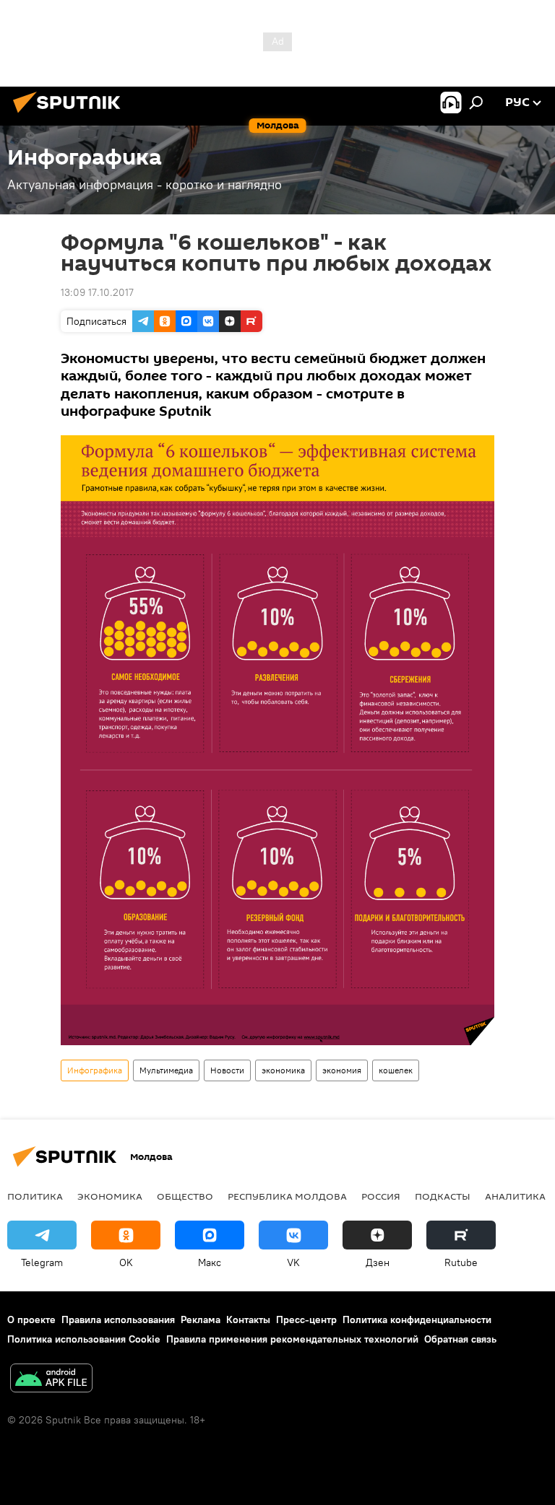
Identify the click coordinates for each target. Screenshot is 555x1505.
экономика (283, 1070)
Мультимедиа (166, 1070)
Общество (185, 1196)
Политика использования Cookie (83, 1338)
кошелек (396, 1070)
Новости (227, 1070)
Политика (35, 1196)
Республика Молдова (287, 1196)
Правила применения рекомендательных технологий (292, 1338)
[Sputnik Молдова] (70, 114)
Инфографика (94, 1070)
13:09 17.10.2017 (97, 292)
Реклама (200, 1319)
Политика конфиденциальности (417, 1319)
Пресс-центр (306, 1319)
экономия (341, 1070)
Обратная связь (460, 1338)
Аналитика (515, 1196)
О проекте (31, 1319)
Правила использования (118, 1319)
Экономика (109, 1196)
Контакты (248, 1319)
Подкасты (442, 1196)
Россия (380, 1196)
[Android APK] (51, 1380)
